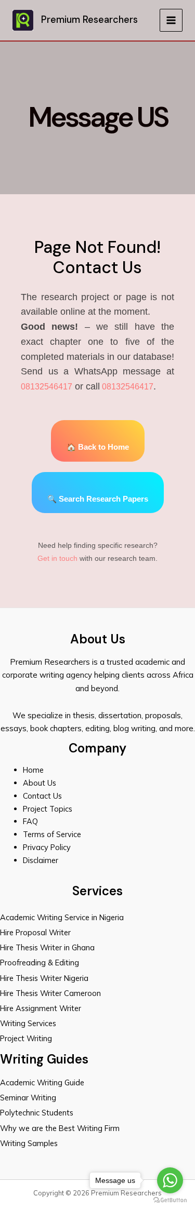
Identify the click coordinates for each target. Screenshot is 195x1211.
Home (33, 770)
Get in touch (57, 558)
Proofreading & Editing (39, 962)
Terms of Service (52, 834)
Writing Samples (29, 1143)
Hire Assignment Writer (40, 1008)
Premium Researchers (89, 20)
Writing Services (28, 1023)
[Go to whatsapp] (170, 1180)
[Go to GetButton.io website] (170, 1200)
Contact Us (42, 796)
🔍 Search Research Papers (97, 499)
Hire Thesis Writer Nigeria (44, 978)
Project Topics (48, 809)
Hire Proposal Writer (35, 932)
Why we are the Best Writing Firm (60, 1128)
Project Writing (27, 1038)
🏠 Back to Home (98, 447)
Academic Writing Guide (42, 1082)
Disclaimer (40, 860)
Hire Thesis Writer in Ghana (47, 947)
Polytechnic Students (36, 1113)
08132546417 (46, 386)
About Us (39, 783)
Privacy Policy (47, 847)
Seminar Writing (28, 1097)
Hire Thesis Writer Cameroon (50, 993)
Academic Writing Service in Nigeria (63, 917)
